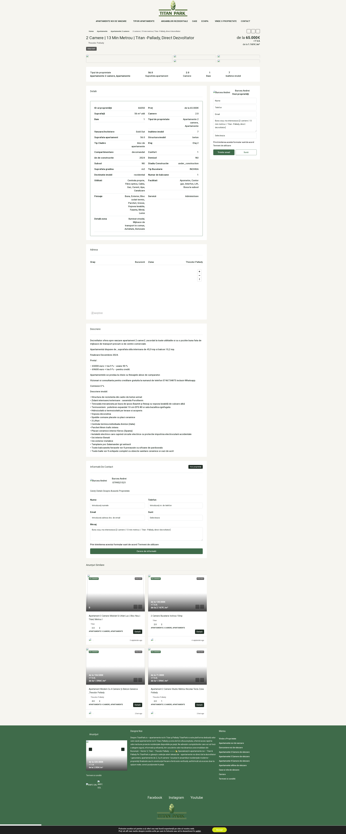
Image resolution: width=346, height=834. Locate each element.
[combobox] (175, 518)
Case (194, 21)
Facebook (154, 798)
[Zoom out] (199, 275)
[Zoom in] (199, 271)
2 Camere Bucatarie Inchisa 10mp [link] (166, 616)
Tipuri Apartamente (143, 21)
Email (93, 512)
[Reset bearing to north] (199, 279)
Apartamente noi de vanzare (111, 21)
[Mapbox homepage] (97, 313)
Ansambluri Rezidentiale (174, 21)
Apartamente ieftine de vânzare (233, 765)
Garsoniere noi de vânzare (231, 747)
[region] (146, 291)
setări (198, 831)
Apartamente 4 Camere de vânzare (234, 761)
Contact (245, 21)
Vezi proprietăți (195, 467)
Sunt (150, 512)
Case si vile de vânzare (229, 770)
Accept (219, 830)
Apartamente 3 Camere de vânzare (234, 756)
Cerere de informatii (146, 551)
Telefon (152, 499)
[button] (249, 31)
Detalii (138, 631)
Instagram (176, 798)
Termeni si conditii (94, 775)
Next (122, 749)
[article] (106, 755)
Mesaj (93, 524)
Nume (93, 499)
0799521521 (119, 482)
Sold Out (91, 49)
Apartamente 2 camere (120, 31)
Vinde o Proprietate (226, 21)
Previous (90, 749)
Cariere (222, 774)
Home (91, 31)
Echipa (204, 21)
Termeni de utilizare (148, 544)
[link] (115, 593)
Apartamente (102, 31)
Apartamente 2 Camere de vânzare (234, 752)
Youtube (196, 798)
